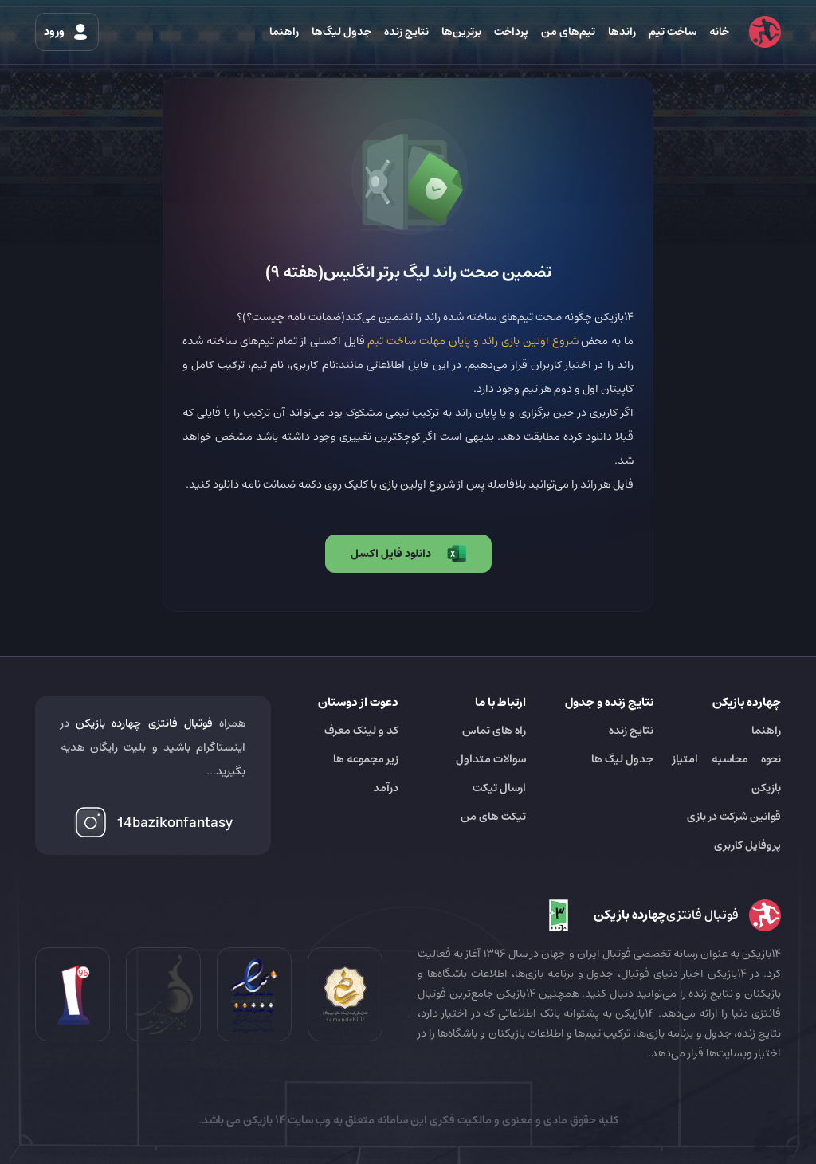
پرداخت (511, 31)
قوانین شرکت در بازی (734, 816)
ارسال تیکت (499, 788)
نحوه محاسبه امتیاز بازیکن (727, 774)
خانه (719, 31)
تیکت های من (493, 816)
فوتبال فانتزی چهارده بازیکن (144, 723)
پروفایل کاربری (747, 845)
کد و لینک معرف (361, 730)
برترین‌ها (461, 31)
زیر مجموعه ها (365, 759)
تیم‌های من (568, 31)
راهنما (284, 31)
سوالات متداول (491, 759)
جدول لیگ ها (622, 759)
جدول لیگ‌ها (341, 31)
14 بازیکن (263, 1120)
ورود (55, 31)
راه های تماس (494, 730)
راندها (622, 31)
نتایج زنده (406, 31)
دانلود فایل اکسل (391, 553)
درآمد (385, 788)
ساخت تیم (672, 31)
